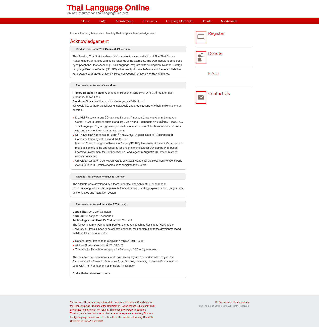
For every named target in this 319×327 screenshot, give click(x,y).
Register (216, 33)
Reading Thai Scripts (117, 33)
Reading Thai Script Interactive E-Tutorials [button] (100, 176)
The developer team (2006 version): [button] (96, 85)
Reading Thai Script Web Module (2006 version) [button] (103, 49)
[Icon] (201, 37)
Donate (215, 53)
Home (73, 33)
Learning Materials (91, 33)
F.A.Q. (213, 73)
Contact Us (219, 93)
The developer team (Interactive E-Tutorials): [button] (101, 204)
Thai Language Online (108, 7)
